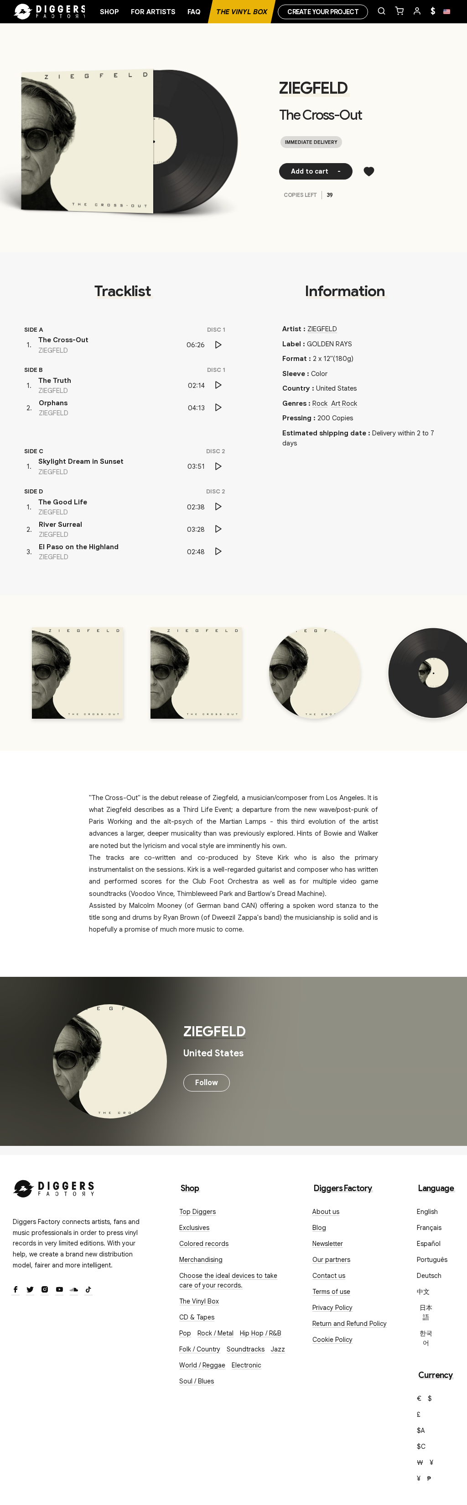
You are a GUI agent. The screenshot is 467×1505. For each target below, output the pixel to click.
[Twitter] (30, 1290)
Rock (319, 403)
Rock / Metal (215, 1333)
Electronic (246, 1365)
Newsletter (327, 1244)
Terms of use (331, 1292)
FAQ (194, 12)
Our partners (331, 1260)
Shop (109, 12)
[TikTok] (88, 1290)
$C (421, 1446)
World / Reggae (202, 1365)
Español (429, 1244)
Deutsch (429, 1276)
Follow (206, 1082)
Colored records (203, 1244)
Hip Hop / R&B (260, 1333)
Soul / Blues (196, 1381)
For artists (153, 12)
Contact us (328, 1276)
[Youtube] (59, 1290)
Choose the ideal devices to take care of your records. (228, 1280)
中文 (423, 1292)
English (427, 1212)
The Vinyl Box (241, 12)
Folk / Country (199, 1349)
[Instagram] (44, 1290)
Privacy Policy (332, 1308)
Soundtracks (246, 1349)
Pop (185, 1333)
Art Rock (344, 403)
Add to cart (316, 171)
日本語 (426, 1312)
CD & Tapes (196, 1317)
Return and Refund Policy (349, 1324)
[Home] (50, 12)
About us (325, 1212)
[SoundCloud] (74, 1290)
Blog (319, 1228)
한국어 (426, 1338)
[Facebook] (15, 1290)
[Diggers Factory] (53, 1186)
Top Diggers (197, 1212)
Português (432, 1260)
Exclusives (194, 1228)
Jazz (278, 1349)
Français (429, 1228)
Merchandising (201, 1260)
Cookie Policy (332, 1339)
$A (421, 1430)
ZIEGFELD (313, 88)
